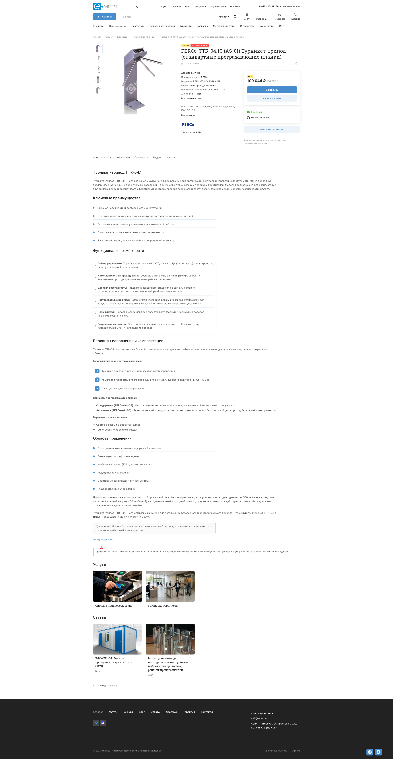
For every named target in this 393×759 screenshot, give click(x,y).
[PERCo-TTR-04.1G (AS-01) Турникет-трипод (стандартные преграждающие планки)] (140, 79)
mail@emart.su (259, 718)
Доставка (171, 711)
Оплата (155, 711)
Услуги (113, 711)
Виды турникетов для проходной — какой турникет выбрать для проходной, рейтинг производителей (168, 664)
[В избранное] (283, 63)
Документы (141, 157)
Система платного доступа (113, 605)
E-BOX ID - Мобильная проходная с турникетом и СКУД (113, 662)
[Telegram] (96, 723)
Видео (157, 157)
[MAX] (103, 723)
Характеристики (120, 157)
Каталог (98, 711)
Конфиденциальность (276, 750)
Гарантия (189, 711)
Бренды (128, 711)
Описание (99, 157)
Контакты (207, 711)
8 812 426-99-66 (269, 6)
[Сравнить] (290, 63)
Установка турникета (163, 605)
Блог (142, 711)
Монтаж (170, 157)
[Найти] (235, 16)
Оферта (296, 750)
